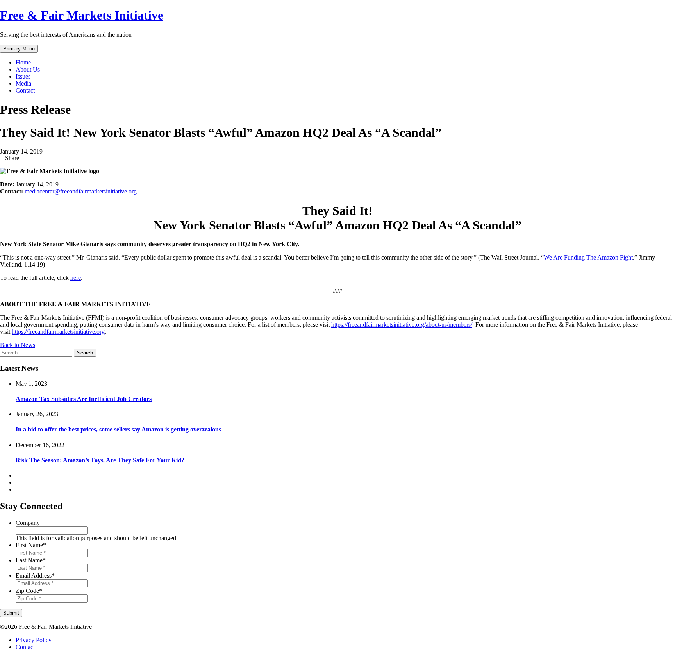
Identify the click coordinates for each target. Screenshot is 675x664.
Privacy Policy (34, 640)
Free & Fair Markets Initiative (81, 15)
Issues (23, 76)
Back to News (17, 345)
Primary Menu (19, 49)
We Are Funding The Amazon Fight (588, 257)
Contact (25, 90)
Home (23, 62)
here (75, 277)
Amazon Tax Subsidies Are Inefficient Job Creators (84, 399)
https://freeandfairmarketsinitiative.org (58, 331)
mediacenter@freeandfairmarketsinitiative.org (81, 191)
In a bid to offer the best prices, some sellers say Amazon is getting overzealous (118, 429)
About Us (28, 69)
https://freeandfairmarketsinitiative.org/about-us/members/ (401, 324)
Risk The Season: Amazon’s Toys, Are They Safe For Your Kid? (100, 460)
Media (23, 83)
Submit (11, 613)
